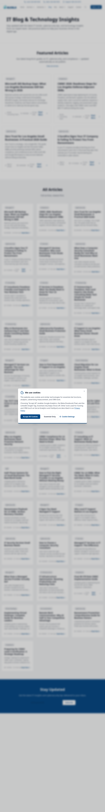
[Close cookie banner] (84, 391)
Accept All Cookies (30, 416)
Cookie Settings (68, 416)
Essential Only (50, 416)
